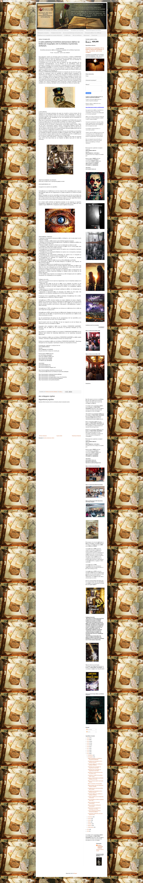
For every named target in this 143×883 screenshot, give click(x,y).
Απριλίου (90, 823)
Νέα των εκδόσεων (77, 35)
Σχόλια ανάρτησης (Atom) (49, 437)
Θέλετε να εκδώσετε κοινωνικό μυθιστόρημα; (94, 803)
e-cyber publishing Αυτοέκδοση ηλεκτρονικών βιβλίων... (94, 811)
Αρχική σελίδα (59, 435)
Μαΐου (89, 822)
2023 (88, 737)
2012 (88, 831)
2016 (88, 750)
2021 (88, 741)
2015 (88, 751)
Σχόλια (88, 731)
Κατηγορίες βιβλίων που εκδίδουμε (93, 32)
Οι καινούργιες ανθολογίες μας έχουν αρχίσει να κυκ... (95, 814)
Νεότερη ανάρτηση (43, 435)
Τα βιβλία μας (67, 35)
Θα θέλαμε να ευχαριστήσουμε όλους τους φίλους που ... (95, 773)
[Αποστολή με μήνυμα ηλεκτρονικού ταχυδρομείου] (65, 392)
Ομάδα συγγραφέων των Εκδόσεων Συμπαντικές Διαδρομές (95, 759)
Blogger (75, 873)
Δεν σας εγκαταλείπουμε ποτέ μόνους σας (73, 32)
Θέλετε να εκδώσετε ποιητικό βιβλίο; (95, 783)
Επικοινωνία (94, 35)
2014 (88, 753)
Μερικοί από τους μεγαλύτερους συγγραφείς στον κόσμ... (94, 808)
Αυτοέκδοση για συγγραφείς (77, 30)
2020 (88, 743)
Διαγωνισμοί (86, 35)
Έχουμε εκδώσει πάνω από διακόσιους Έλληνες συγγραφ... (95, 786)
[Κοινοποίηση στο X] (68, 392)
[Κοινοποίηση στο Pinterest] (71, 392)
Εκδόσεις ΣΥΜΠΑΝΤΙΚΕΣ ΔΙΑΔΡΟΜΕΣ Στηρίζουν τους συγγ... (95, 779)
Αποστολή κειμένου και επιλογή (93, 30)
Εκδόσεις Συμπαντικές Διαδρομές (100, 846)
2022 (88, 739)
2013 (88, 829)
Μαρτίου (90, 825)
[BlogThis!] (67, 392)
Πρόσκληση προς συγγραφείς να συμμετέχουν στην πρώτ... (94, 767)
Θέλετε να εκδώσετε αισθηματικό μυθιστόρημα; (94, 806)
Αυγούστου (90, 816)
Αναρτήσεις (89, 729)
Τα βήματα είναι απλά (56, 32)
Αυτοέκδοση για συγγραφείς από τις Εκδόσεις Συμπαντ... (95, 762)
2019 (88, 744)
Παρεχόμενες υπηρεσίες (43, 32)
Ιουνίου (89, 820)
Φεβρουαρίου (91, 827)
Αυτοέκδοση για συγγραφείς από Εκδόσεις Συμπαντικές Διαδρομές (53, 30)
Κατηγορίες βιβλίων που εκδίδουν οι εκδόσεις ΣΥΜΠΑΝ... (95, 765)
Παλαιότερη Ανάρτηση (76, 435)
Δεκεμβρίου (90, 755)
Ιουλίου (89, 818)
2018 (88, 746)
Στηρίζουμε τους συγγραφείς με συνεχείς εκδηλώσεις (50, 35)
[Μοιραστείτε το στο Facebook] (70, 392)
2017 (88, 748)
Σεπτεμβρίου (90, 756)
